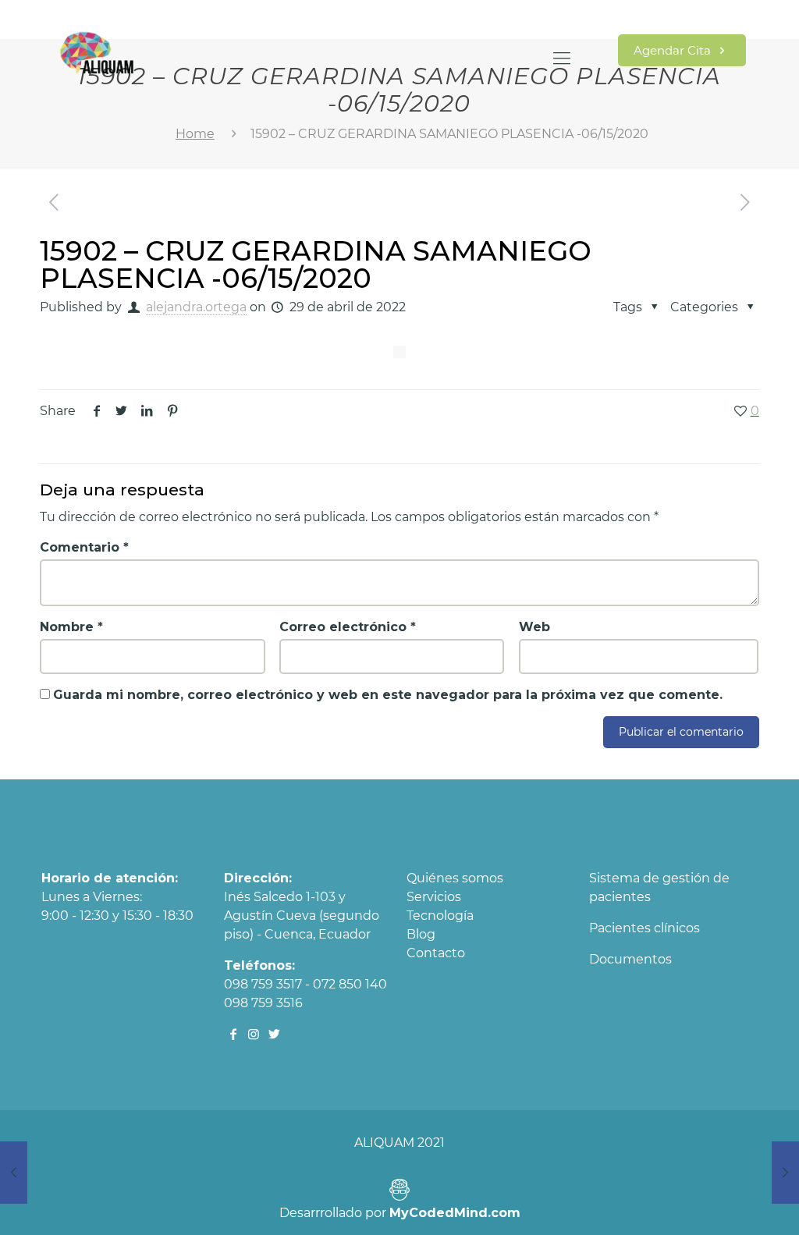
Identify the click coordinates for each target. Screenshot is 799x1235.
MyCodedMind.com (454, 1212)
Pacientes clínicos (644, 928)
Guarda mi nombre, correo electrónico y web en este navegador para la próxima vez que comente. (388, 694)
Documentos (630, 959)
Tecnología (440, 915)
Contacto (436, 953)
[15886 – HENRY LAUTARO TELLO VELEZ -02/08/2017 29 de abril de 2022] (13, 1172)
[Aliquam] (97, 58)
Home (195, 133)
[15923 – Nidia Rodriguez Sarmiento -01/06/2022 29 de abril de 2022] (785, 1172)
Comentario (84, 547)
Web (534, 626)
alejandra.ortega (196, 307)
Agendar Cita (674, 50)
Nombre (71, 626)
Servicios (434, 896)
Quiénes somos (455, 878)
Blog (421, 934)
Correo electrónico (347, 626)
